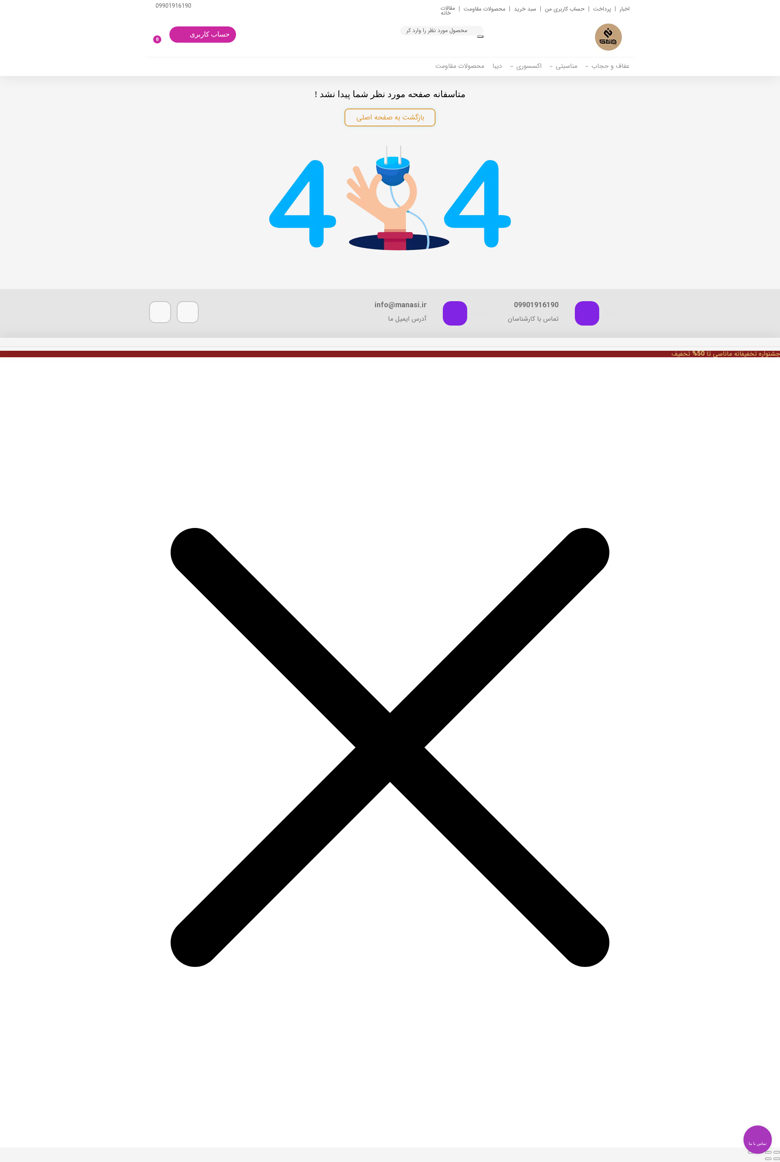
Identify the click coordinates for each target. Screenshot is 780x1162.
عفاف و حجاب (611, 66)
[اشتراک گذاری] (768, 1152)
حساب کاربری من (565, 8)
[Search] (480, 36)
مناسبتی (566, 66)
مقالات (447, 8)
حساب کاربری (210, 34)
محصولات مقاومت (484, 8)
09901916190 (173, 6)
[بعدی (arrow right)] (768, 1159)
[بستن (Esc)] (777, 1152)
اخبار (625, 8)
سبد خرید (525, 8)
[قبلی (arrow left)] (777, 1159)
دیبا (497, 66)
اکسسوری (529, 66)
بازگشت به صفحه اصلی (390, 117)
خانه (446, 13)
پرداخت (602, 8)
